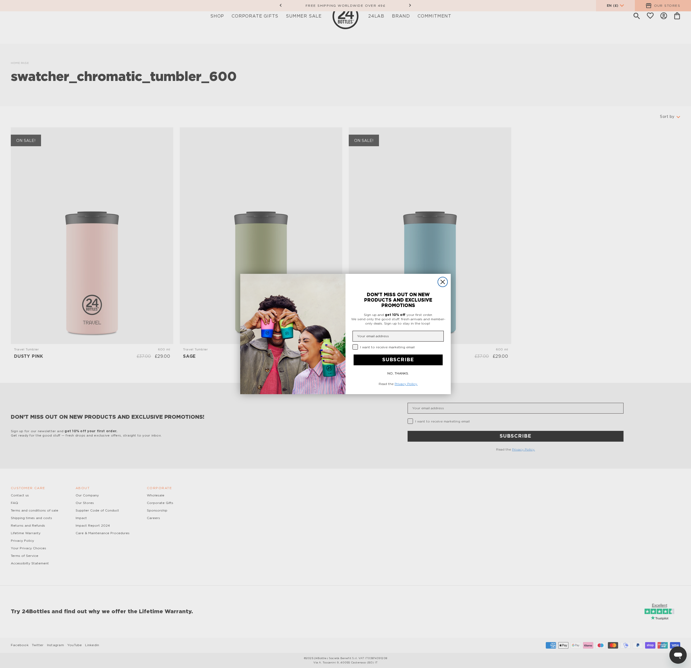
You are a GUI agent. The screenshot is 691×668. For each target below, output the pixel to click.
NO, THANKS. (398, 373)
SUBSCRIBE (398, 359)
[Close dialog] (443, 282)
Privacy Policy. (406, 384)
